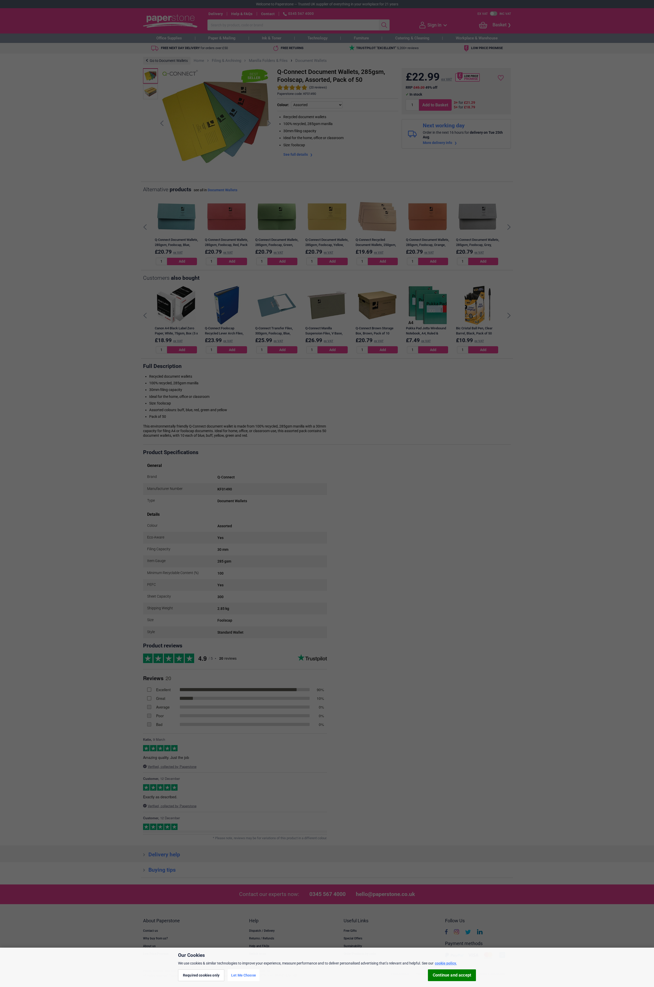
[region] (327, 967)
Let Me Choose (243, 975)
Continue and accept (452, 975)
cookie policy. (446, 963)
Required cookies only (201, 975)
